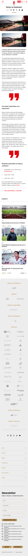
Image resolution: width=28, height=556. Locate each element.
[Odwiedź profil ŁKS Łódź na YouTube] (19, 435)
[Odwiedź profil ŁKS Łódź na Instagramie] (10, 435)
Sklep (7, 547)
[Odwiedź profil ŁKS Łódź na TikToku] (16, 435)
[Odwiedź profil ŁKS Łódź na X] (14, 435)
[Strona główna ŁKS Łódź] (14, 3)
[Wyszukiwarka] (24, 1)
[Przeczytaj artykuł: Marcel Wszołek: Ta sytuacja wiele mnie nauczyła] (14, 257)
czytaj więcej (6, 527)
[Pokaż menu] (3, 1)
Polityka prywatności (19, 552)
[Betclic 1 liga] (20, 1)
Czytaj (23, 226)
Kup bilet (17, 547)
